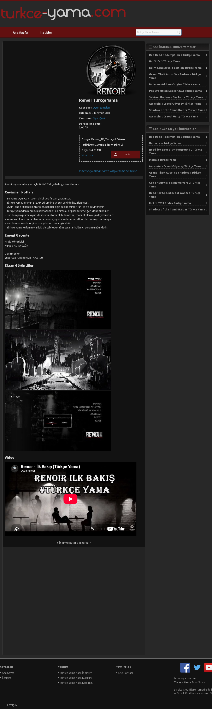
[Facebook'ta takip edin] (185, 671)
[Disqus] (74, 602)
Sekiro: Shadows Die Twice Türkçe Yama (176, 97)
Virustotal (87, 155)
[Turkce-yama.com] (63, 22)
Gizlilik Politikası (186, 693)
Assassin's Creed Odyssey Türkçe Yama (175, 103)
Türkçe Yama (182, 682)
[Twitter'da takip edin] (197, 671)
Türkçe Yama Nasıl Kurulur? (76, 678)
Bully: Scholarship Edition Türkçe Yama (175, 68)
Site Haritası (125, 673)
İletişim (46, 32)
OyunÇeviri (99, 118)
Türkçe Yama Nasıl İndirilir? (76, 673)
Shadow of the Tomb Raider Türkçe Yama (177, 110)
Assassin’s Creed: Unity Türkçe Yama (173, 116)
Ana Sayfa (20, 32)
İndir (127, 154)
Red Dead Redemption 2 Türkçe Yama (174, 55)
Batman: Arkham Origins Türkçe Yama (174, 84)
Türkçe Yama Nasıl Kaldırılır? (76, 683)
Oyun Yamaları (101, 107)
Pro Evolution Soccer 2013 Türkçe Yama (175, 91)
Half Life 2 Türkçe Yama (164, 61)
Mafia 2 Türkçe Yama (163, 160)
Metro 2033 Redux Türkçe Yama (170, 203)
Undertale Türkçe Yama (165, 143)
